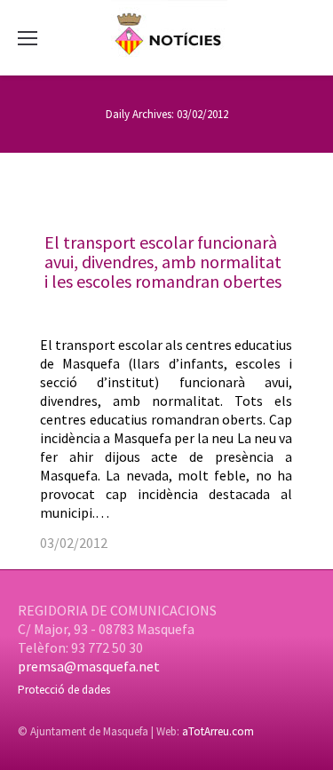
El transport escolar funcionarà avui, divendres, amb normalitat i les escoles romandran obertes (162, 261)
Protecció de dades (64, 689)
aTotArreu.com (218, 731)
